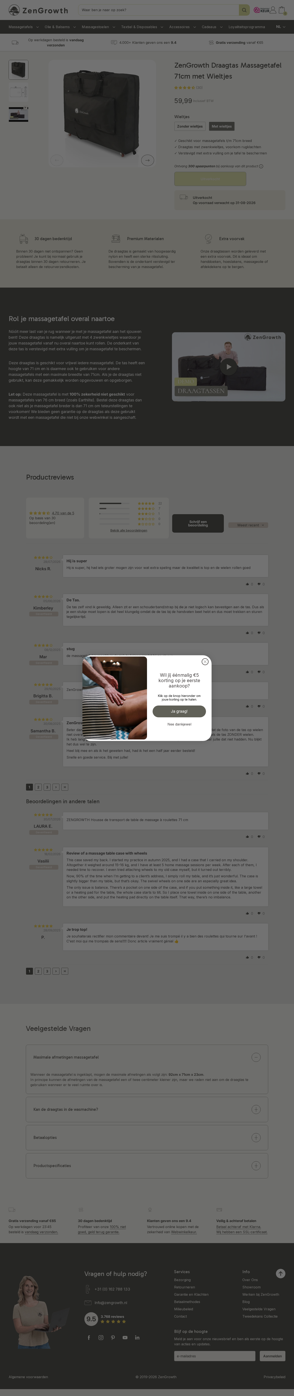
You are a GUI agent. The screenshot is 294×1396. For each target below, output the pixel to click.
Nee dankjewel (179, 724)
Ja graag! (179, 711)
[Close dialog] (205, 661)
